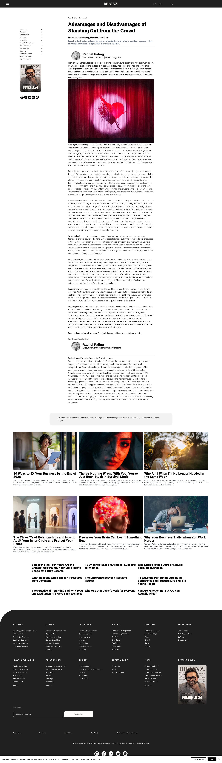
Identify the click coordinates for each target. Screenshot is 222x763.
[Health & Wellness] (41, 43)
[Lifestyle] (41, 40)
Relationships (25, 46)
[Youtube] (33, 97)
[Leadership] (41, 34)
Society (23, 51)
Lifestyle (23, 40)
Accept (212, 759)
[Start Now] (45, 483)
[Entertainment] (41, 53)
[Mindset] (41, 37)
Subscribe (157, 4)
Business (23, 29)
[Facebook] (25, 97)
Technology (24, 48)
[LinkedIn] (29, 97)
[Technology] (41, 48)
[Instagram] (22, 97)
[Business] (41, 29)
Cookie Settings (198, 759)
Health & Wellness (27, 43)
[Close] (219, 759)
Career (22, 32)
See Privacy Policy (93, 759)
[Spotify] (37, 97)
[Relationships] (41, 45)
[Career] (41, 32)
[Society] (41, 51)
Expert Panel (25, 59)
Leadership (24, 35)
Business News (26, 56)
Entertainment (26, 54)
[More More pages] (51, 649)
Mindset (23, 37)
